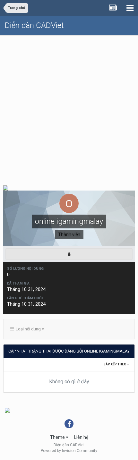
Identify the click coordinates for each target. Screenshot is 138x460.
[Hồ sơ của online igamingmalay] (69, 254)
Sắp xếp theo (115, 364)
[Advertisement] (69, 108)
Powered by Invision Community (69, 450)
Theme (58, 437)
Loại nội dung (28, 329)
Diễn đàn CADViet (34, 25)
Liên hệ (81, 437)
